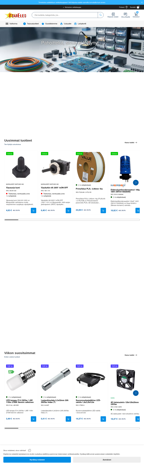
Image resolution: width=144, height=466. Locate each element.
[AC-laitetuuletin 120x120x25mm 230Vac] (126, 380)
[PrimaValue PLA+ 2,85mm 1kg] (91, 167)
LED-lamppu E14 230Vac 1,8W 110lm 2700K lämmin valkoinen (20, 401)
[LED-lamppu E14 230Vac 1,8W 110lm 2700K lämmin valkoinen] (21, 380)
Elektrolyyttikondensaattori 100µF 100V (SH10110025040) (126, 191)
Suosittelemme (51, 23)
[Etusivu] (69, 47)
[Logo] (15, 15)
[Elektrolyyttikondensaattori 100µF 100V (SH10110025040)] (126, 167)
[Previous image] (44, 168)
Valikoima (13, 23)
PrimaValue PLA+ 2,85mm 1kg (89, 189)
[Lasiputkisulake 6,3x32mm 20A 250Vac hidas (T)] (56, 380)
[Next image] (68, 168)
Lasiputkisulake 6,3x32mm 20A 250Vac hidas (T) (54, 401)
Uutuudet (67, 23)
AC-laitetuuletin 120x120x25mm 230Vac (125, 403)
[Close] (142, 2)
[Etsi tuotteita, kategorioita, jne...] (101, 15)
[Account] (113, 14)
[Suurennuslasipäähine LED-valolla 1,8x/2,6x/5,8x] (91, 380)
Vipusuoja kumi (13, 188)
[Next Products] (136, 182)
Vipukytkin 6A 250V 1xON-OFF (54, 188)
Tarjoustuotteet (33, 23)
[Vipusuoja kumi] (21, 167)
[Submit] (33, 210)
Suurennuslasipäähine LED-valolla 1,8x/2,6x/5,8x (88, 401)
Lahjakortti (82, 23)
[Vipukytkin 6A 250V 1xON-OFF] (56, 167)
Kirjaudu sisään (113, 17)
